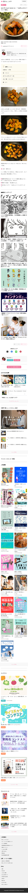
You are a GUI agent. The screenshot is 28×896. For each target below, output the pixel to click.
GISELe (3, 878)
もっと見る (14, 452)
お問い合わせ (4, 851)
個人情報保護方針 (5, 855)
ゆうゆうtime (4, 882)
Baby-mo (3, 880)
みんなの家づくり (5, 874)
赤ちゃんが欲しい (5, 884)
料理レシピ (4, 4)
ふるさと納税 (4, 872)
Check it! (3, 870)
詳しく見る (17, 360)
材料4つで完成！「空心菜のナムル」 (10, 182)
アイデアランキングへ (14, 401)
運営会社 (3, 853)
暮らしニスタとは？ (5, 839)
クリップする (23, 4)
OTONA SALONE (5, 876)
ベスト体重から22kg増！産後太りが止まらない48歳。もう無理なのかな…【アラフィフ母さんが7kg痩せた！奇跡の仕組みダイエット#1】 (14, 265)
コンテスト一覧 (14, 784)
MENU (24, 1)
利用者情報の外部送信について (7, 845)
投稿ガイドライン (5, 847)
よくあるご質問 (4, 849)
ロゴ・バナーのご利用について (7, 841)
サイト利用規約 (4, 843)
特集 (2, 868)
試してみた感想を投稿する (14, 367)
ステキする (24, 46)
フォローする (10, 360)
